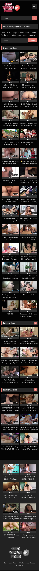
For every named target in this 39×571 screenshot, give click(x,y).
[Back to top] (32, 564)
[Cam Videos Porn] (16, 8)
